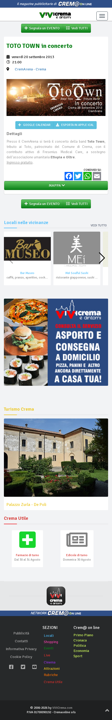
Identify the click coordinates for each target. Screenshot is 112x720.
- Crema (30, 69)
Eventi (48, 648)
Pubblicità (21, 633)
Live (47, 655)
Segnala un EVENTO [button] (44, 28)
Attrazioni (52, 668)
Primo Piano (83, 635)
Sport (77, 656)
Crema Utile (53, 682)
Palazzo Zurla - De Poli (26, 504)
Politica (79, 645)
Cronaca (80, 640)
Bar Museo (27, 273)
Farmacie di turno (27, 555)
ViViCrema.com (62, 708)
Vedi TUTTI (79, 28)
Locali (49, 635)
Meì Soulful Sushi (76, 273)
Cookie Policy (21, 657)
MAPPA (54, 185)
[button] (101, 258)
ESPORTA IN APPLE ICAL (77, 125)
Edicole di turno (77, 555)
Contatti (21, 641)
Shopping (51, 642)
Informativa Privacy (21, 649)
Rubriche (51, 675)
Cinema (49, 662)
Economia (81, 651)
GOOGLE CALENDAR (36, 125)
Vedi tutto (99, 225)
